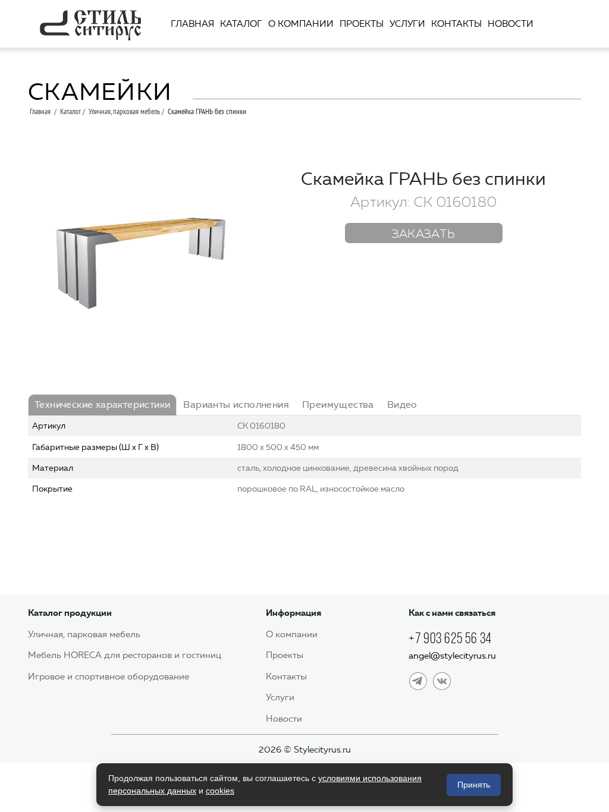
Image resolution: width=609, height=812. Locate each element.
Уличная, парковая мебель (124, 111)
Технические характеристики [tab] (102, 404)
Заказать (424, 234)
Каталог (241, 23)
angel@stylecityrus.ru (452, 655)
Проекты (362, 23)
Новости (510, 23)
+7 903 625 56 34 (450, 638)
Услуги (407, 23)
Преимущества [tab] (338, 404)
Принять (473, 784)
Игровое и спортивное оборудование (108, 676)
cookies (220, 790)
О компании (301, 23)
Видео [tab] (402, 404)
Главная (192, 23)
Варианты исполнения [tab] (236, 404)
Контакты (456, 23)
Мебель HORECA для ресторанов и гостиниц (124, 655)
